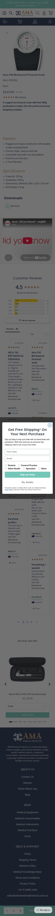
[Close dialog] (50, 425)
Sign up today (27, 474)
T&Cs (7, 489)
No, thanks (27, 482)
